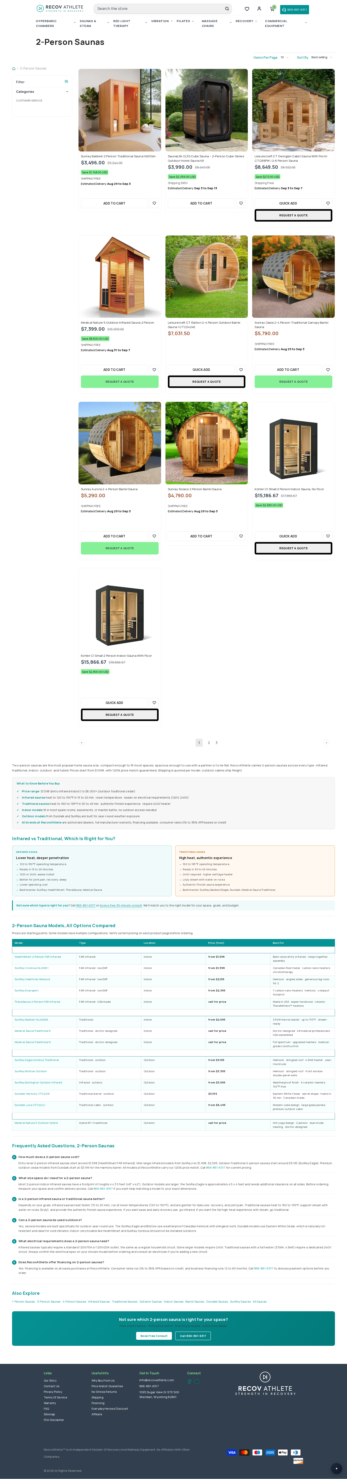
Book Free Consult (154, 1336)
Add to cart (114, 203)
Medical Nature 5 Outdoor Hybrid (36, 1123)
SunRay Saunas (240, 1301)
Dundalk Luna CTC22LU (30, 1105)
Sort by (302, 57)
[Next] (326, 742)
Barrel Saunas (195, 1301)
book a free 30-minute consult (121, 905)
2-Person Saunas (33, 68)
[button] (286, 57)
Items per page (266, 57)
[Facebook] (188, 1382)
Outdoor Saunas (151, 1301)
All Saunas (260, 1301)
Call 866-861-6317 (193, 1336)
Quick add (288, 203)
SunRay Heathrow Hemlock (32, 979)
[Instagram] (195, 1382)
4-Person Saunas (74, 1301)
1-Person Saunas (23, 1301)
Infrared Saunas (99, 1301)
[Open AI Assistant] (336, 1468)
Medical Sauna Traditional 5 (33, 1031)
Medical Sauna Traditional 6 (33, 1042)
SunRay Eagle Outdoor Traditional (37, 1060)
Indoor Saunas (174, 1301)
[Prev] (81, 742)
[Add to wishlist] (154, 203)
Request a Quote (293, 215)
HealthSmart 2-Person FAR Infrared (38, 956)
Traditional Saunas (125, 1301)
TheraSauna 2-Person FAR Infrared (37, 1001)
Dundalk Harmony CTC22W (32, 1093)
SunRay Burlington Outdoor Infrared (38, 1082)
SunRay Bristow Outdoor (31, 1071)
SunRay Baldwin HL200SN (31, 1019)
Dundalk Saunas (217, 1301)
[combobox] (158, 8)
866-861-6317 (86, 905)
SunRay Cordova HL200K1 (31, 968)
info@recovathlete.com (156, 1380)
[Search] (163, 8)
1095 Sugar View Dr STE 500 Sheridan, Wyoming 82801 (159, 1394)
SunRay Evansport (27, 990)
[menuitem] (42, 100)
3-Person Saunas (49, 1301)
